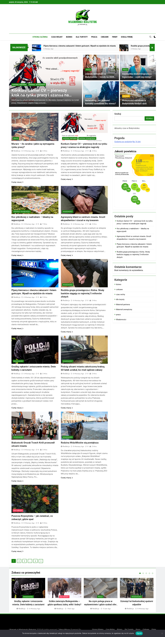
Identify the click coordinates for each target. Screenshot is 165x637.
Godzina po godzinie (123, 142)
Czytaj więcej (16, 182)
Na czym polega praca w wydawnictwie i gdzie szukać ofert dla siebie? (100, 604)
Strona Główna (40, 37)
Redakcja (17, 151)
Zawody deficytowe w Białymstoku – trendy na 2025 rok (99, 77)
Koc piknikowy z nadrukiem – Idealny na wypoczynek (38, 92)
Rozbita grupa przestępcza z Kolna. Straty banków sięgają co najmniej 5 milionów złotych (82, 293)
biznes (69, 37)
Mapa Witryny (64, 629)
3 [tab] (146, 573)
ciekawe (104, 37)
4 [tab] (149, 573)
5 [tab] (152, 573)
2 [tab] (143, 573)
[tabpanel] (28, 594)
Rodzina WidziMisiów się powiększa (79, 442)
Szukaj (117, 114)
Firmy (114, 37)
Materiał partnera (70, 138)
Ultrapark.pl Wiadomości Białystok (22, 629)
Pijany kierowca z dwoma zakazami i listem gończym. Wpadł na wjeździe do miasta (45, 46)
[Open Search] (150, 37)
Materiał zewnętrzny (20, 85)
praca (94, 37)
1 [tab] (140, 573)
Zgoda (139, 633)
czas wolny (56, 37)
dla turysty (82, 37)
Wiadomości (67, 212)
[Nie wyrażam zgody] (162, 633)
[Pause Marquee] (152, 47)
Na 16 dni (136, 142)
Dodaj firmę (127, 37)
